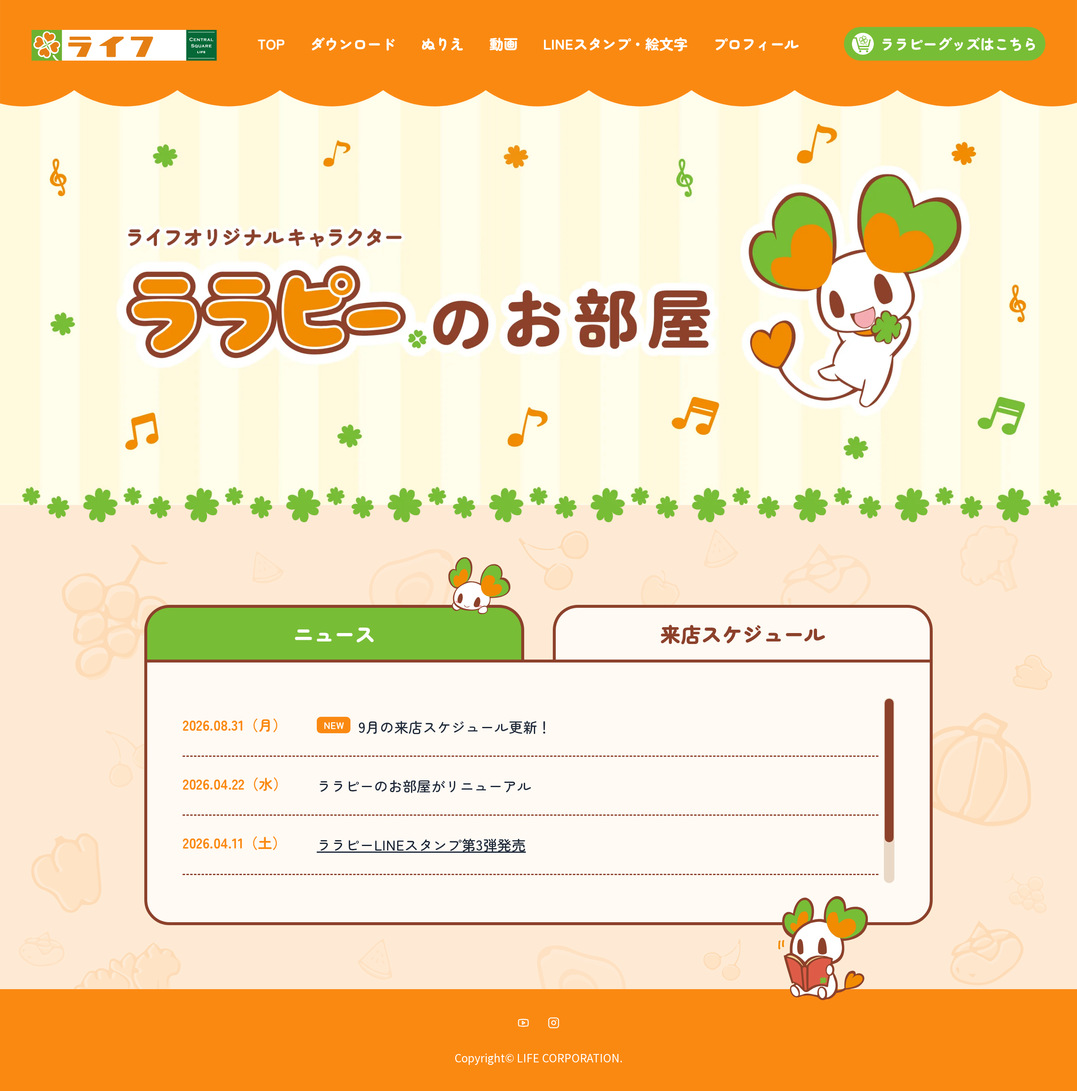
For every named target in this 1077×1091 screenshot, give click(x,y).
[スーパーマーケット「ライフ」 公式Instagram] (554, 1026)
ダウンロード (353, 44)
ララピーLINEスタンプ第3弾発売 (421, 844)
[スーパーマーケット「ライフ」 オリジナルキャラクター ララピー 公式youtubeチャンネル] (523, 1026)
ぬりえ (442, 44)
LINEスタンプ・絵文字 (615, 44)
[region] (538, 790)
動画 (503, 44)
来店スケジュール (742, 633)
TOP (271, 44)
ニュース (334, 633)
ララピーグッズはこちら (958, 43)
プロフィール (756, 44)
